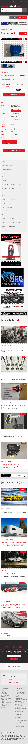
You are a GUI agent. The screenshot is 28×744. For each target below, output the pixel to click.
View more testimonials (16, 681)
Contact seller (15, 95)
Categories (3, 27)
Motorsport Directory (8, 218)
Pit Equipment (6, 180)
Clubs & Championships (8, 226)
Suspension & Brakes (7, 29)
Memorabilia (5, 214)
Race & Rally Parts (12, 27)
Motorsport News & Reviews (10, 199)
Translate (6, 86)
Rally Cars (5, 173)
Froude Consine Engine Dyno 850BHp (10, 348)
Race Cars (5, 161)
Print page (9, 142)
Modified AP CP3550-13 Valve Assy (9, 435)
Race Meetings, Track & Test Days (11, 222)
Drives (4, 176)
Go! (25, 10)
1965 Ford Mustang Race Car (8, 573)
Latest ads (14, 17)
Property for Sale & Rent (8, 230)
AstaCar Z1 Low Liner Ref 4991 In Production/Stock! (13, 542)
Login (18, 1)
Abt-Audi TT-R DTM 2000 (7, 511)
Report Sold (9, 143)
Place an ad (23, 17)
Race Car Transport (7, 169)
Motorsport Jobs (6, 203)
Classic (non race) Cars (8, 211)
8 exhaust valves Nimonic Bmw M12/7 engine (12, 378)
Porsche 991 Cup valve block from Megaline (11, 464)
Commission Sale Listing (8, 188)
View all (23, 483)
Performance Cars (7, 207)
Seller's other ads (16, 111)
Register (24, 1)
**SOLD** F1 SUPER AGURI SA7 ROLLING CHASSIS (13, 604)
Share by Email (9, 140)
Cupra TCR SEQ (4, 633)
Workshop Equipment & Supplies (11, 184)
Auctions (4, 195)
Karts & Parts (5, 192)
